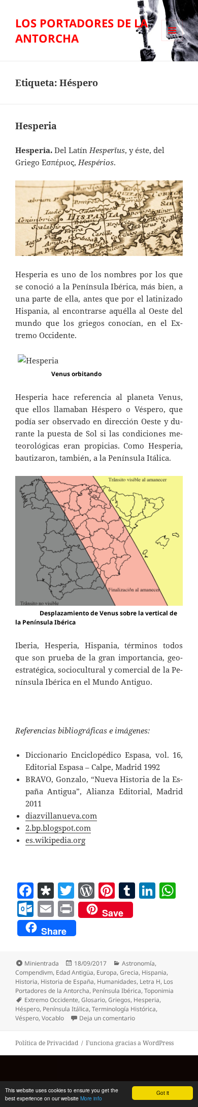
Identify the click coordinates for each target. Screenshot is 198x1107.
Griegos (119, 999)
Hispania (154, 972)
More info (91, 1098)
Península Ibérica (116, 990)
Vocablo (53, 1018)
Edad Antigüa (74, 972)
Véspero (27, 1018)
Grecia (129, 972)
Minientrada (41, 963)
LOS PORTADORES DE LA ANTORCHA (81, 30)
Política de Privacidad (46, 1043)
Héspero (27, 1009)
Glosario (93, 999)
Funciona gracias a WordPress (130, 1043)
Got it (162, 1092)
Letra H (150, 981)
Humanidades (117, 981)
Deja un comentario (107, 1018)
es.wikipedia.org (55, 840)
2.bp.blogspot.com (58, 828)
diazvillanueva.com (61, 815)
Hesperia (36, 126)
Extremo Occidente (51, 999)
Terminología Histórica (124, 1009)
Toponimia (159, 990)
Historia (26, 981)
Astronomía (138, 963)
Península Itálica (66, 1009)
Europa (106, 972)
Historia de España (67, 981)
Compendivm (34, 972)
